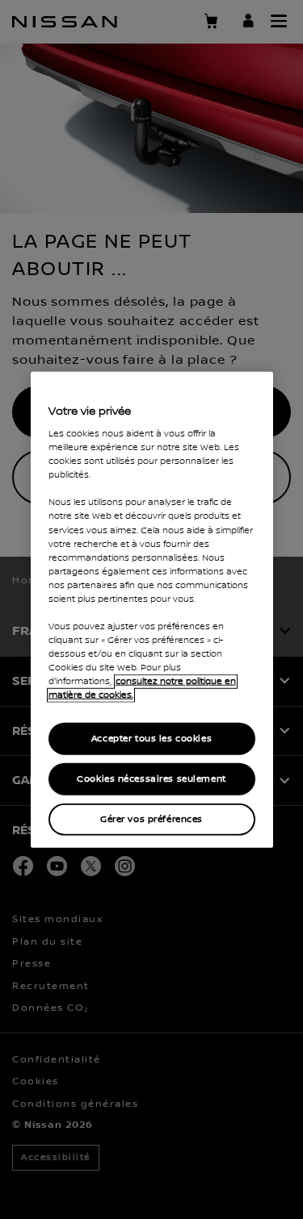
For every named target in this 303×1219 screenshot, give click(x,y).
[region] (152, 609)
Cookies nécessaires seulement (151, 779)
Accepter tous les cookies (151, 738)
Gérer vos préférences (151, 819)
